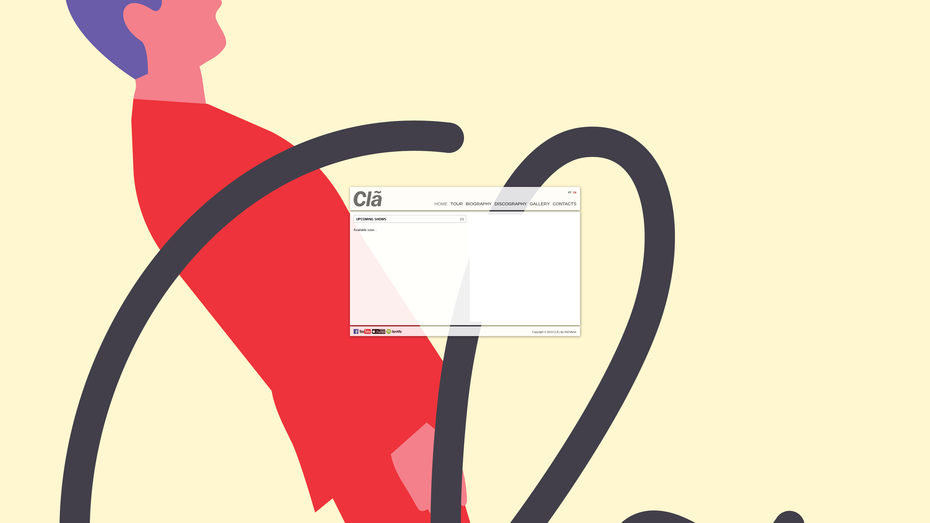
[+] (462, 219)
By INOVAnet (568, 332)
